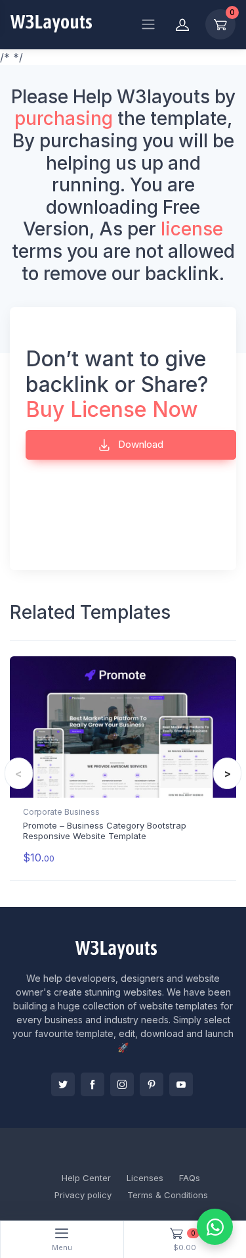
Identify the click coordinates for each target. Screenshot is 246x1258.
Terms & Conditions (167, 1195)
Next (227, 773)
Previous (19, 773)
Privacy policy (83, 1195)
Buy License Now (112, 409)
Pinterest (151, 1084)
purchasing (63, 118)
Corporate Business (61, 812)
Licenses (145, 1178)
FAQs (189, 1178)
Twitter (63, 1084)
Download (139, 444)
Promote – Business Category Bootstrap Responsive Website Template (104, 830)
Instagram (122, 1084)
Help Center (86, 1178)
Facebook (92, 1084)
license (192, 229)
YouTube (181, 1084)
